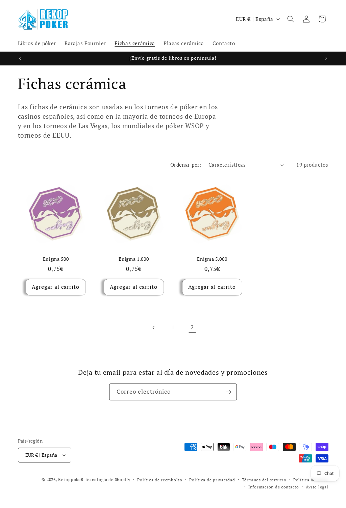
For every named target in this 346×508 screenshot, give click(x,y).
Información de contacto (273, 486)
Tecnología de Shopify (107, 479)
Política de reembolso (159, 479)
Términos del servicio (264, 479)
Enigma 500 (56, 259)
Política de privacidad (212, 479)
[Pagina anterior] (154, 327)
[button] (290, 19)
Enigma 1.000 (134, 259)
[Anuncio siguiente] (326, 58)
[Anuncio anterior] (20, 58)
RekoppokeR (70, 479)
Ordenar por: (185, 165)
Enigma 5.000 (212, 259)
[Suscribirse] (229, 392)
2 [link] (192, 327)
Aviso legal (317, 486)
